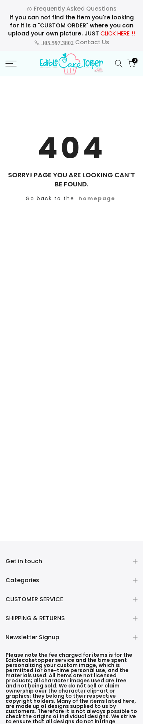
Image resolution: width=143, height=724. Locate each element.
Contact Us (74, 42)
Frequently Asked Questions (74, 8)
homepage (96, 198)
